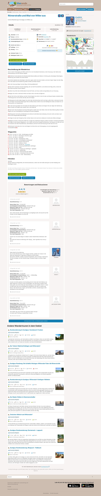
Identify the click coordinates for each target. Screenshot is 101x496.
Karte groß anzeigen (80, 71)
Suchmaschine (44, 466)
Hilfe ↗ (26, 9)
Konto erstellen (81, 9)
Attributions (68, 54)
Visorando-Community (13, 489)
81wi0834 (78, 17)
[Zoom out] (92, 42)
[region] (80, 46)
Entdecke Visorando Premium (49, 50)
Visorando (9, 12)
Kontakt (9, 486)
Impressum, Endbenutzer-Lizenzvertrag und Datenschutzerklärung (18, 483)
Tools (9, 9)
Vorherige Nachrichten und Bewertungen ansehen (36, 321)
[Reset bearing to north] (92, 44)
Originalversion (87, 30)
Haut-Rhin (46, 36)
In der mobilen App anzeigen (18, 60)
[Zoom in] (92, 39)
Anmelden (90, 9)
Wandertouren (18, 9)
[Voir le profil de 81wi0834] (70, 21)
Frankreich (43, 34)
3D (90, 53)
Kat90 (82, 30)
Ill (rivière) (27, 144)
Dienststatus (46, 493)
